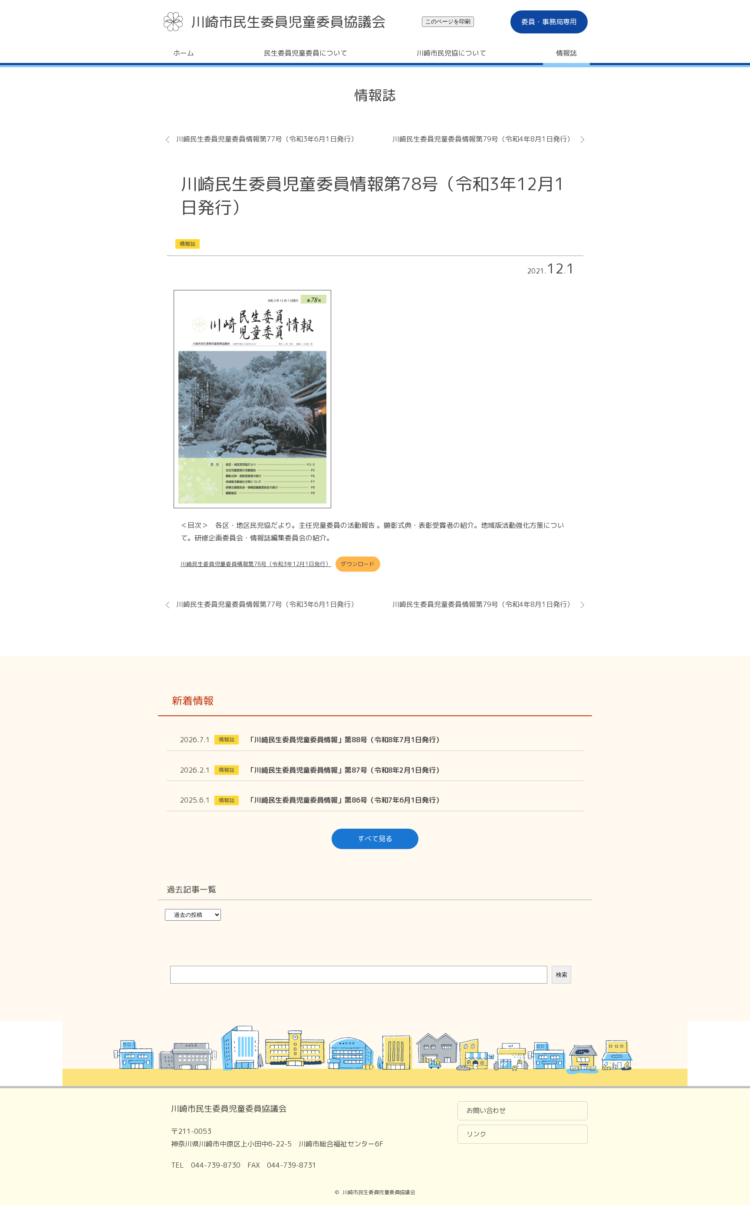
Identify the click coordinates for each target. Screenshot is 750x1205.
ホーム (183, 53)
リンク (476, 1134)
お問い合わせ (486, 1110)
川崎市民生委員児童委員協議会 (288, 21)
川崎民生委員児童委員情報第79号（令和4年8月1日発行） (483, 139)
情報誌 (566, 53)
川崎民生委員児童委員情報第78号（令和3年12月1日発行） (256, 564)
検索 (561, 974)
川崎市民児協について (451, 53)
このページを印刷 (447, 21)
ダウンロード (358, 564)
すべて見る (375, 838)
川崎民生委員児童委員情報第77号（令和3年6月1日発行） (267, 139)
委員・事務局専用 (549, 21)
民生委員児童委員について (305, 53)
